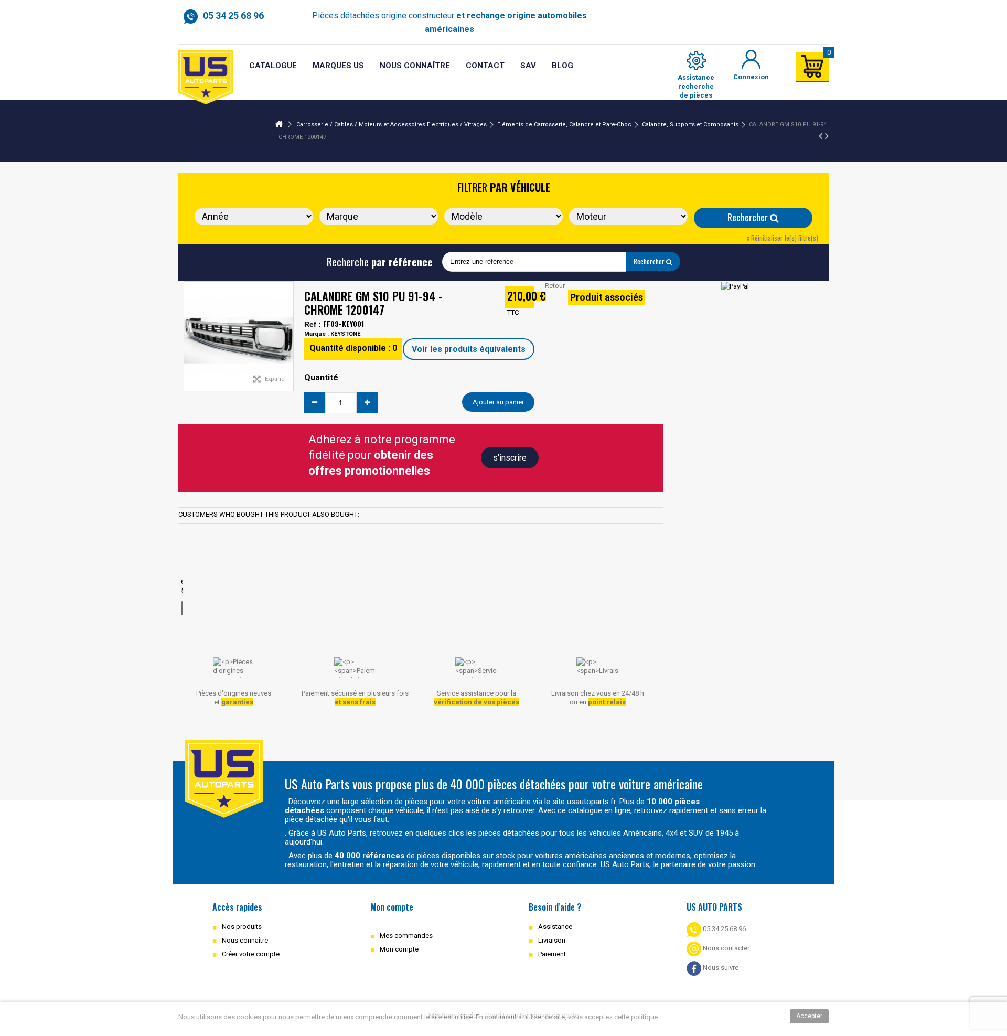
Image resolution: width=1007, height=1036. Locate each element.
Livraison (551, 940)
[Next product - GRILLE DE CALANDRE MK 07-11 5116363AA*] (827, 136)
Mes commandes (406, 935)
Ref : (312, 324)
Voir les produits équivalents (469, 349)
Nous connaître (245, 940)
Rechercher (748, 217)
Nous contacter (725, 948)
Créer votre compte (251, 954)
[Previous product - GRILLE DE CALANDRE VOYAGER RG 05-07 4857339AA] (820, 136)
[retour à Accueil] (279, 124)
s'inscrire (510, 458)
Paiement (552, 954)
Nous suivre (719, 967)
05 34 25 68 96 (723, 929)
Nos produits (242, 927)
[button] (528, 65)
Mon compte (399, 949)
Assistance (555, 927)
